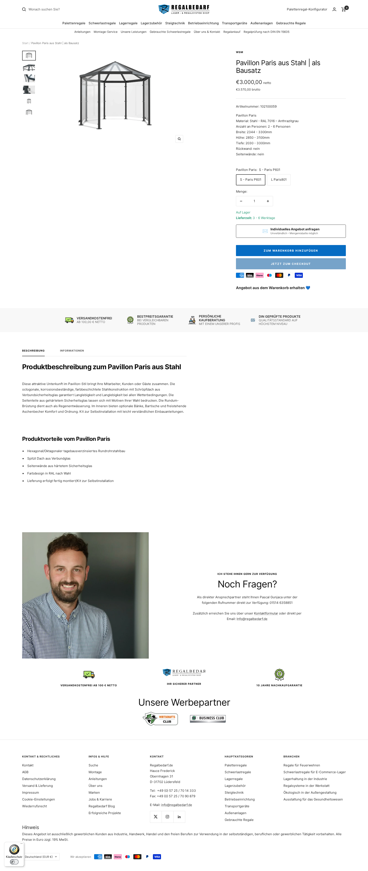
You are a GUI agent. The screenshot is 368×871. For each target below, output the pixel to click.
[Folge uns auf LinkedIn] (179, 817)
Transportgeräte (234, 23)
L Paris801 (279, 179)
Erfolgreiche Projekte (105, 813)
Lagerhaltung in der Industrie (305, 779)
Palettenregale (73, 23)
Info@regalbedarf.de (252, 619)
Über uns (95, 786)
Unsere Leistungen (134, 31)
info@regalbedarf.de (176, 805)
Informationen (72, 350)
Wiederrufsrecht (34, 806)
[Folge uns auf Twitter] (156, 817)
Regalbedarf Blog (102, 806)
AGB (25, 772)
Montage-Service (106, 31)
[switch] (14, 861)
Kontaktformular (266, 613)
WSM (239, 52)
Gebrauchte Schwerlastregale (170, 31)
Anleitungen (82, 31)
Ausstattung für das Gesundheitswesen (313, 799)
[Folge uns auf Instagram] (167, 817)
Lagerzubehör (151, 23)
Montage (95, 772)
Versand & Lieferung (37, 786)
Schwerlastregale (102, 23)
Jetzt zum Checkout (291, 263)
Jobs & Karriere (100, 799)
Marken (94, 792)
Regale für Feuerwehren (301, 765)
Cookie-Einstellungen (38, 799)
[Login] (334, 9)
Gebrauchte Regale (291, 23)
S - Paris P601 (250, 179)
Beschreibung (33, 350)
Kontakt (27, 765)
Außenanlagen (261, 23)
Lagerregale (128, 23)
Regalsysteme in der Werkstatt (306, 786)
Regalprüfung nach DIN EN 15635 (266, 31)
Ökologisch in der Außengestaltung (309, 792)
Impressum (30, 792)
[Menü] (21, 844)
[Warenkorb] (343, 9)
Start (25, 43)
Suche (93, 765)
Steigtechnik (175, 23)
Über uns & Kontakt (207, 31)
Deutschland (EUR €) (39, 856)
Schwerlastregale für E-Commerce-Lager (314, 772)
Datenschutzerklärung (39, 779)
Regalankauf (231, 31)
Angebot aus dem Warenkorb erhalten (271, 288)
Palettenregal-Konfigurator (307, 9)
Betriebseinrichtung (203, 23)
